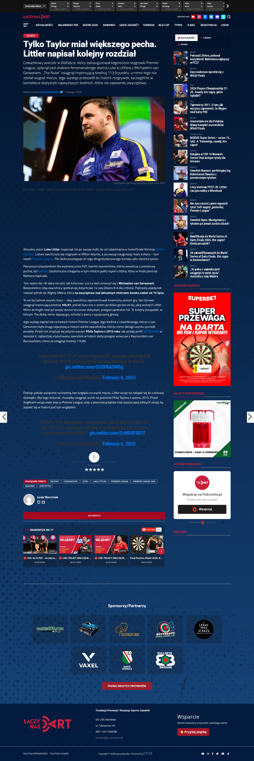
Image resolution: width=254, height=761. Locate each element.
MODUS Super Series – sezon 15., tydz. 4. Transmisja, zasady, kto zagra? (210, 141)
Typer (178, 25)
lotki (85, 481)
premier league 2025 (144, 481)
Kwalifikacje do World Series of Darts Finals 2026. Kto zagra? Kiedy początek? (208, 240)
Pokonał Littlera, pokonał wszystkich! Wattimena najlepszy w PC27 (209, 59)
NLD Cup (164, 25)
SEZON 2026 (90, 25)
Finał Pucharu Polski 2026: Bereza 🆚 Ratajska (146, 558)
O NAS (191, 25)
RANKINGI (109, 25)
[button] (27, 551)
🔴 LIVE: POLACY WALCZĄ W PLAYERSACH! (75, 558)
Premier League (42, 258)
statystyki (45, 486)
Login (225, 25)
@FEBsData (151, 331)
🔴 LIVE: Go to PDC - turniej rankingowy (40, 558)
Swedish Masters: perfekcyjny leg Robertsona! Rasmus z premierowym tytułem (210, 174)
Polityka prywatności (35, 753)
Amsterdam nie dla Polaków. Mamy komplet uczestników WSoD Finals (207, 124)
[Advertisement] (94, 216)
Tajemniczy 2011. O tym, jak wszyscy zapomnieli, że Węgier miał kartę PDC (208, 108)
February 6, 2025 (118, 378)
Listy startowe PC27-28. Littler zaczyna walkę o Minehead (208, 188)
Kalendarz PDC (68, 25)
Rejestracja (209, 25)
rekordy (30, 486)
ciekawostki (71, 481)
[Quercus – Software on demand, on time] (149, 753)
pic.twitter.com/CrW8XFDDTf (117, 433)
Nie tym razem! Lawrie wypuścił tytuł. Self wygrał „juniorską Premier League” (209, 207)
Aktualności (44, 25)
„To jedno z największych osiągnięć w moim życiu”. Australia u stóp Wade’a (205, 272)
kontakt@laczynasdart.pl (109, 738)
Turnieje (148, 25)
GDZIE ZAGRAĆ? (129, 25)
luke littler (99, 481)
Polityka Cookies (59, 753)
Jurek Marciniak (48, 92)
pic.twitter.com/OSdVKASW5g (94, 367)
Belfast (43, 271)
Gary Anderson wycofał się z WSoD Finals (207, 73)
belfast (54, 481)
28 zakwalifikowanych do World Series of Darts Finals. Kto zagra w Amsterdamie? (209, 256)
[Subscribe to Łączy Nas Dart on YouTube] (151, 530)
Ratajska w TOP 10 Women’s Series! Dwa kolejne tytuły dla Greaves (207, 157)
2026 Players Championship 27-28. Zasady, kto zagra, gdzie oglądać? (209, 92)
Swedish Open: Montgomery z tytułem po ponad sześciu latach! (209, 221)
